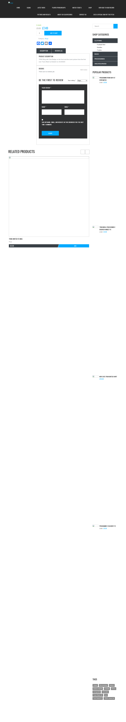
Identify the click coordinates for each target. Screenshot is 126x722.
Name (44, 107)
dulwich (112, 685)
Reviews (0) (58, 51)
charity (95, 685)
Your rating (72, 80)
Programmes (99, 59)
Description (44, 51)
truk (106, 695)
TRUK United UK (109, 698)
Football (107, 688)
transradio (105, 692)
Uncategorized (100, 64)
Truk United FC (97, 698)
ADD (75, 246)
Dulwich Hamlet (97, 688)
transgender (96, 692)
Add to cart (54, 33)
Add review (83, 70)
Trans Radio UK (97, 695)
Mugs (46, 38)
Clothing (98, 40)
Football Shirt (101, 44)
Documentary (103, 685)
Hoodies (99, 47)
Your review (46, 88)
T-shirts (99, 50)
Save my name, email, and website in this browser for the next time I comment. (63, 123)
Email (66, 107)
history (113, 688)
